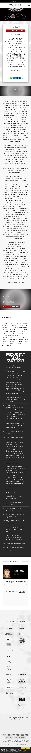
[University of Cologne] (22, 634)
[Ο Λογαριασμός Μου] (26, 5)
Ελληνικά (14, 1)
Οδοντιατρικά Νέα (24, 740)
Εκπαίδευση (9, 740)
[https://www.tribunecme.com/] (22, 705)
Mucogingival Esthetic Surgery (15, 582)
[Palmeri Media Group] (8, 662)
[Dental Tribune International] (9, 633)
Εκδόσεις (15, 740)
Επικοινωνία (11, 741)
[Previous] (4, 585)
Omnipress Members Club (19, 744)
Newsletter (19, 741)
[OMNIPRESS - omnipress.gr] (15, 5)
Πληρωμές (13, 743)
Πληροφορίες (23, 751)
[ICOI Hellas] (22, 699)
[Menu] (2, 5)
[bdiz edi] (22, 692)
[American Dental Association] (22, 681)
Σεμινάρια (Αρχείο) (15, 27)
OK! (25, 748)
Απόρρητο (20, 743)
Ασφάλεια (25, 741)
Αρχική (3, 740)
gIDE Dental (8, 744)
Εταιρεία (5, 741)
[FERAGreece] (8, 681)
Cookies (26, 743)
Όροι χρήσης (6, 743)
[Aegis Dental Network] (9, 656)
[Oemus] (9, 650)
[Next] (26, 585)
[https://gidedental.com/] (22, 687)
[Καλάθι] (29, 5)
